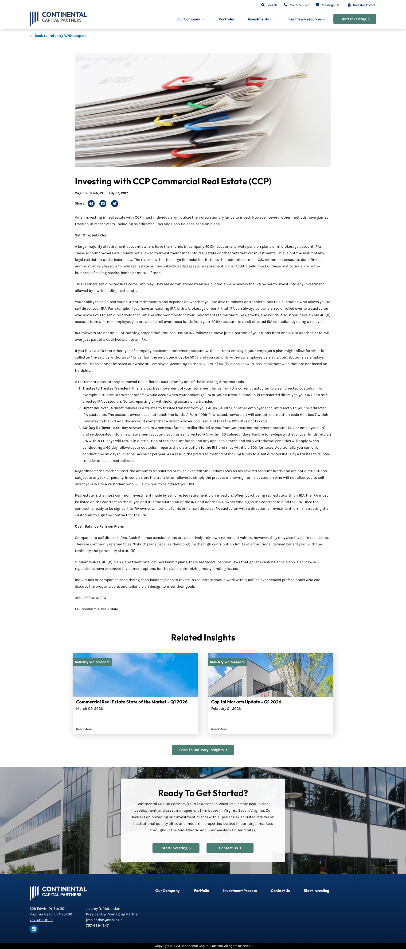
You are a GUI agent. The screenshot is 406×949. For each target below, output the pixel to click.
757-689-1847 (299, 5)
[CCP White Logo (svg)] (58, 893)
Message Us (330, 5)
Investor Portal (364, 5)
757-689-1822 (41, 920)
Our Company (167, 890)
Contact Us (228, 848)
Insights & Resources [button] (305, 19)
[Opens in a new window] (91, 203)
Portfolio (226, 19)
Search (271, 5)
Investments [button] (258, 19)
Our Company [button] (188, 19)
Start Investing (353, 19)
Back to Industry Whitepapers (60, 35)
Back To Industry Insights (201, 750)
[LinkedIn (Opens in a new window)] (34, 929)
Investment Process (240, 890)
